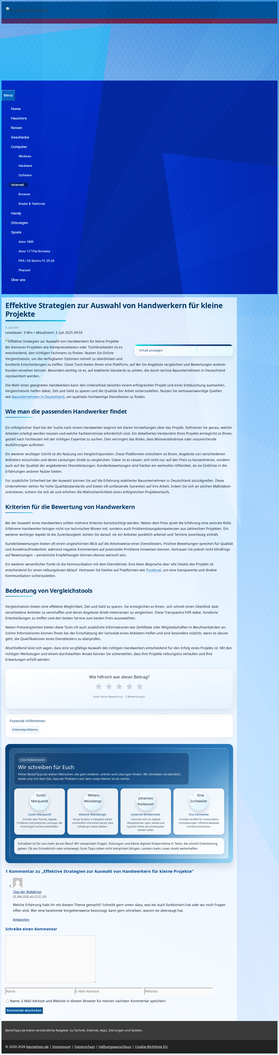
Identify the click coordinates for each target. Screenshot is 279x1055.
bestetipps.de (37, 1046)
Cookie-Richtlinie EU (151, 1046)
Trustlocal (153, 570)
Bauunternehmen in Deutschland (38, 396)
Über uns (18, 280)
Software (25, 175)
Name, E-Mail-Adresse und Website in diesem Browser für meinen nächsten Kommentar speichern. (88, 1001)
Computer (19, 147)
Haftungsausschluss (115, 1046)
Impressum (61, 1046)
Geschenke (20, 137)
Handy (16, 213)
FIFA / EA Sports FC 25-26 (36, 261)
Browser (24, 194)
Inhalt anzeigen (151, 350)
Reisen (16, 128)
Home (16, 109)
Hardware (25, 166)
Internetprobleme (25, 729)
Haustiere (19, 118)
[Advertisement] (139, 52)
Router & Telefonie (32, 204)
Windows (25, 156)
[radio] (98, 686)
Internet (17, 185)
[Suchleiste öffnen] (3, 85)
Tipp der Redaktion (27, 892)
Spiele (16, 232)
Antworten (21, 919)
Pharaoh (24, 270)
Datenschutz (85, 1046)
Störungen (19, 223)
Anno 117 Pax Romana (34, 251)
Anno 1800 (26, 242)
